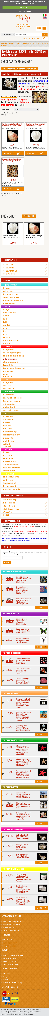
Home (3, 43)
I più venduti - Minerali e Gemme (14, 571)
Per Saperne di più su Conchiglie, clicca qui (19, 68)
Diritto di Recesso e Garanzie (13, 955)
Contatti (32, 39)
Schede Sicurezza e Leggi (11, 509)
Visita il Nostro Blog (9, 499)
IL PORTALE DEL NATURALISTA (13, 495)
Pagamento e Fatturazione (12, 925)
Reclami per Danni (9, 958)
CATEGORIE (6, 280)
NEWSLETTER (7, 547)
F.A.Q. (5, 977)
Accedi (25, 39)
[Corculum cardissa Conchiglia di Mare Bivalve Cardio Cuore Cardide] (36, 136)
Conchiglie (11, 43)
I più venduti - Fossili (10, 787)
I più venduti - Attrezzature (13, 869)
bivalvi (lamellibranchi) (25, 43)
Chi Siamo (6, 974)
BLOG (38, 39)
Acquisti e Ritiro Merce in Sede (13, 930)
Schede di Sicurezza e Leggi (13, 983)
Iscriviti (7, 562)
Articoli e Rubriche (9, 502)
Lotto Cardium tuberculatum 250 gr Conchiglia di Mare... (11, 160)
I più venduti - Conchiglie (12, 653)
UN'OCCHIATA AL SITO (10, 260)
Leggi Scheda (7, 153)
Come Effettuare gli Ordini (12, 922)
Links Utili (6, 515)
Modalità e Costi (8, 940)
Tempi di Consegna (10, 946)
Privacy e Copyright (10, 961)
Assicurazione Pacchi (10, 943)
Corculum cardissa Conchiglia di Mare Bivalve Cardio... (35, 125)
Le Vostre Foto (7, 512)
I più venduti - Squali (10, 693)
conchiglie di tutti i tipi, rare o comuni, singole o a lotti (21, 74)
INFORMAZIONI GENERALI (11, 521)
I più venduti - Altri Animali (12, 740)
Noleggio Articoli (9, 927)
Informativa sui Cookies (11, 964)
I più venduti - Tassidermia (12, 829)
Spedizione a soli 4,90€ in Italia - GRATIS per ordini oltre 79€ (24, 53)
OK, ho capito (24, 7)
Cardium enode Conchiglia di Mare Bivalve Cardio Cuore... (12, 125)
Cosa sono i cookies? (24, 11)
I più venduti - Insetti (10, 613)
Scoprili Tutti (41, 607)
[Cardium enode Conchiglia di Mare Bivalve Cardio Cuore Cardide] (12, 136)
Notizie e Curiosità (9, 506)
